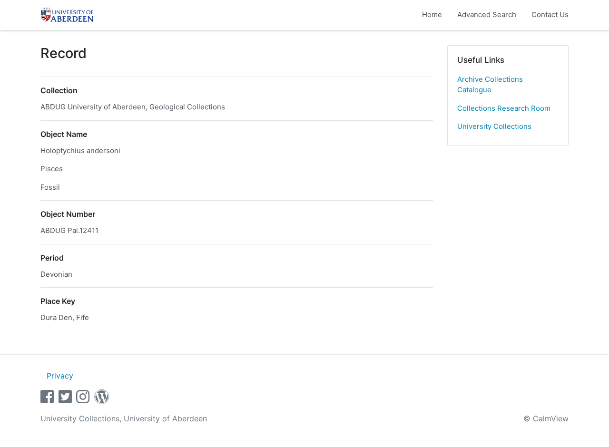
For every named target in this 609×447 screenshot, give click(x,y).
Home (432, 14)
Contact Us (550, 14)
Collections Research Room (503, 108)
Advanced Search (486, 14)
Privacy (60, 375)
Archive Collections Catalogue (490, 85)
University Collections (494, 126)
